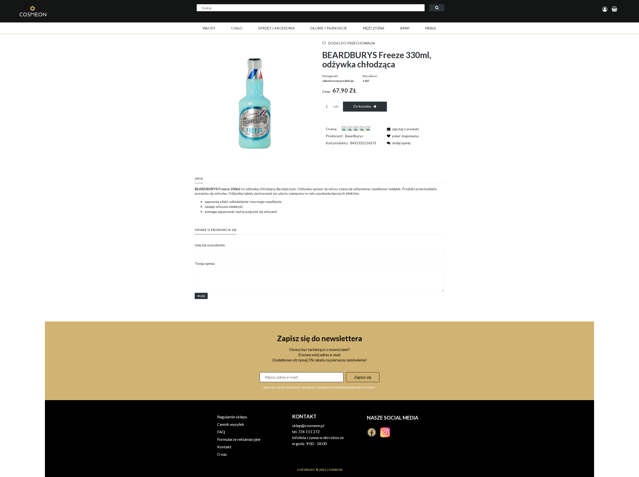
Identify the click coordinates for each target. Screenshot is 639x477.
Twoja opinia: (205, 263)
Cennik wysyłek (230, 424)
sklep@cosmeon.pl (308, 425)
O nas (222, 454)
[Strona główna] (64, 16)
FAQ (221, 431)
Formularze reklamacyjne (238, 439)
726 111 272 (309, 431)
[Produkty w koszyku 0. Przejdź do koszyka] (615, 9)
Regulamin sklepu (232, 416)
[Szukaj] (436, 7)
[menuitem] (209, 28)
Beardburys (354, 136)
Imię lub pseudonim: (210, 245)
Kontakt (224, 446)
